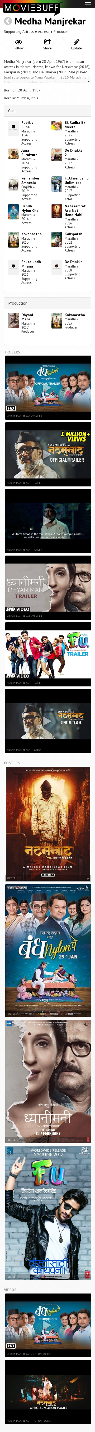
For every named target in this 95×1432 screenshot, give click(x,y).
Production (17, 303)
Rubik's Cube (27, 124)
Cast (12, 110)
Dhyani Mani (27, 317)
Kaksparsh (73, 234)
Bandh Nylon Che (30, 208)
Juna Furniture (29, 152)
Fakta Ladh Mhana (31, 264)
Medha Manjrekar (50, 21)
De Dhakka (74, 261)
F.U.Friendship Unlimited (77, 180)
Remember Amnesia (30, 180)
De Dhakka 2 (74, 152)
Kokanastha (31, 234)
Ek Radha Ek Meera (75, 124)
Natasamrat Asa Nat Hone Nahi (75, 210)
